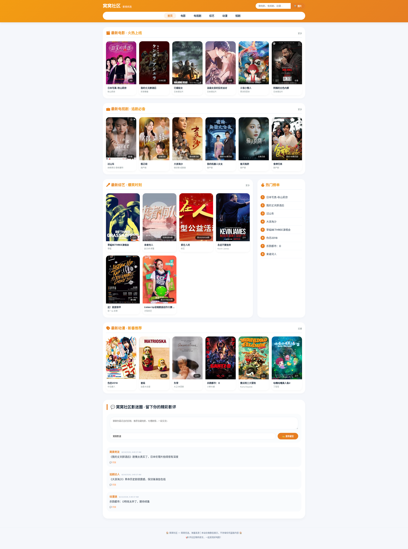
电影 (183, 15)
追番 (300, 328)
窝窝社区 (117, 6)
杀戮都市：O (273, 246)
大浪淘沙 (271, 221)
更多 (300, 33)
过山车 (270, 213)
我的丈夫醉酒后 (275, 205)
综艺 (211, 15)
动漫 (224, 15)
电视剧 (197, 15)
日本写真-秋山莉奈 (277, 197)
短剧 (237, 15)
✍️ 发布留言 (288, 436)
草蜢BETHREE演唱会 (278, 229)
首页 (170, 15)
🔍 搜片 (298, 6)
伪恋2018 (271, 237)
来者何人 (271, 254)
